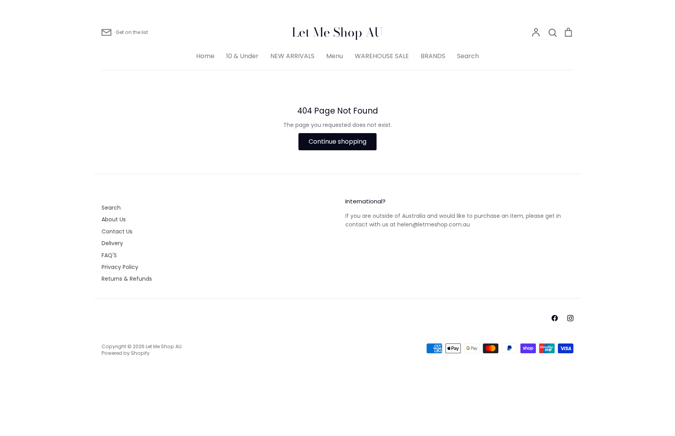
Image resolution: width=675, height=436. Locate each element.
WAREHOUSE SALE (382, 56)
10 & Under (242, 56)
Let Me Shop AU (337, 32)
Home (205, 56)
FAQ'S (109, 255)
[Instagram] (570, 318)
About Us (114, 219)
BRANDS (433, 56)
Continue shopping (337, 141)
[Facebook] (554, 318)
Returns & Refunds (127, 279)
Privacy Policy (120, 267)
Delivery (112, 243)
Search (468, 56)
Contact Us (117, 231)
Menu (334, 56)
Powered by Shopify (126, 353)
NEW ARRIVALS (292, 56)
